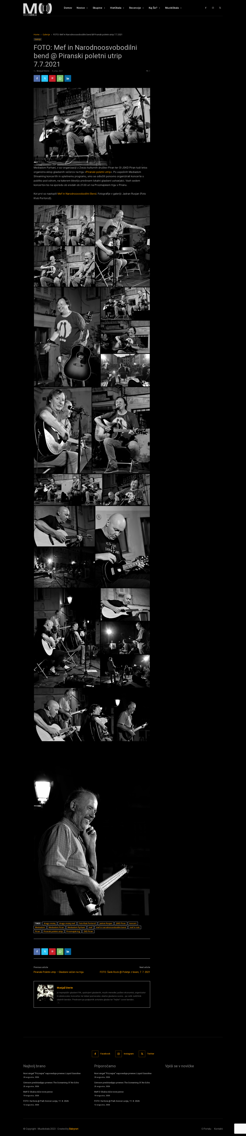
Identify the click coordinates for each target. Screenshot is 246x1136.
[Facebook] (206, 8)
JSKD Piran (121, 923)
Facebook (105, 1053)
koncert (132, 923)
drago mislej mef (67, 923)
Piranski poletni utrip (98, 172)
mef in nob (135, 927)
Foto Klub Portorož (87, 923)
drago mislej (50, 923)
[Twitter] (220, 8)
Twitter (150, 1053)
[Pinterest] (52, 78)
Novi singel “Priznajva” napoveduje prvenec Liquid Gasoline (51, 1073)
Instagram (129, 1053)
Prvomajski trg (73, 931)
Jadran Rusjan (105, 923)
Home (36, 34)
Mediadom (40, 927)
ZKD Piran (88, 931)
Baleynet (73, 1129)
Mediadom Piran (56, 927)
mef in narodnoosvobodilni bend (111, 927)
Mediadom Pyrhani (76, 927)
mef (90, 927)
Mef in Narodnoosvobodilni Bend (77, 193)
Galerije (46, 34)
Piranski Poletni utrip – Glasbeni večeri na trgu (59, 972)
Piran (37, 931)
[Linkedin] (67, 78)
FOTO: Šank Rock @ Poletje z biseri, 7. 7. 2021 (125, 972)
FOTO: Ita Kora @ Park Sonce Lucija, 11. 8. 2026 (46, 1101)
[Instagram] (213, 8)
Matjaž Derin (43, 71)
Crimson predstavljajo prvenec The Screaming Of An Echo (51, 1082)
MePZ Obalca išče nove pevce (38, 1091)
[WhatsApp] (60, 78)
